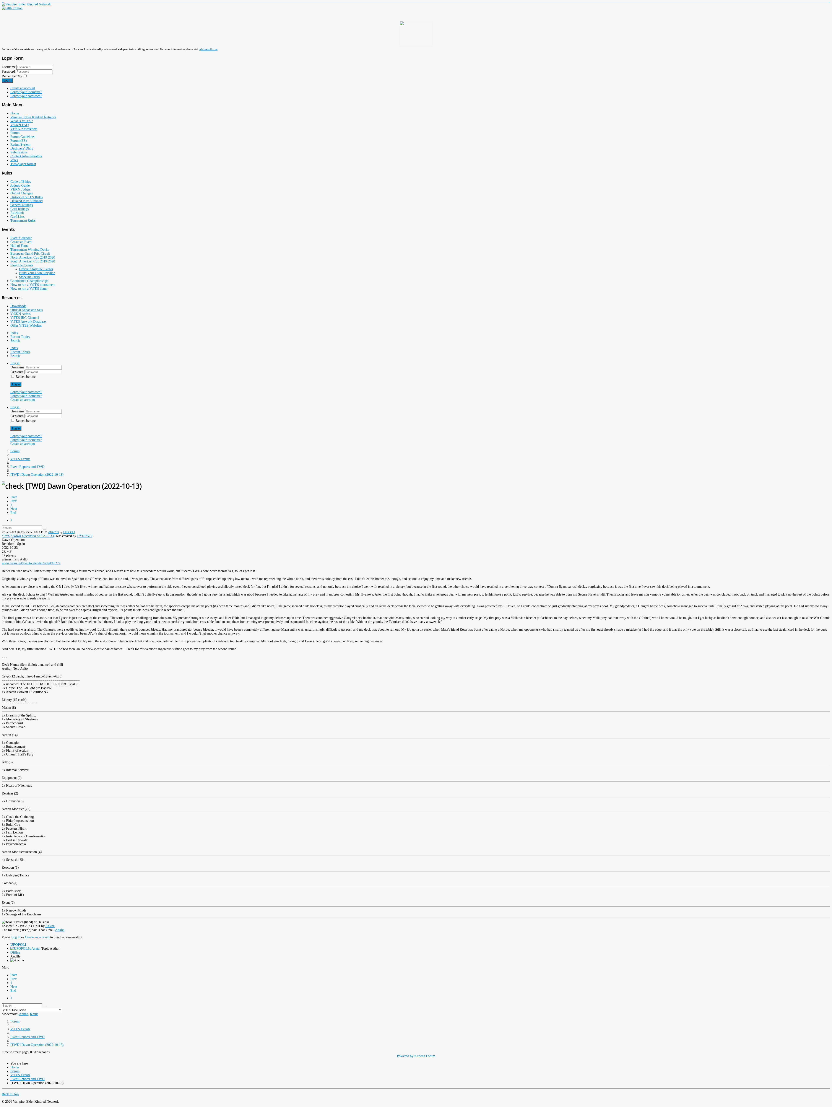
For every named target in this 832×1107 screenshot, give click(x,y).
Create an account (22, 88)
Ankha (50, 926)
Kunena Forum (424, 1056)
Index (14, 333)
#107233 (53, 532)
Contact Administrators (26, 156)
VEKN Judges (20, 189)
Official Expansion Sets (26, 310)
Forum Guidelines (22, 136)
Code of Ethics (20, 181)
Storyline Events (21, 265)
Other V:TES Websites (26, 325)
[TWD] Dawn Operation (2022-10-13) (28, 536)
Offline (15, 952)
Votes (14, 160)
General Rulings (21, 205)
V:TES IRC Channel (24, 317)
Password (9, 71)
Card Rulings (19, 209)
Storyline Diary (29, 277)
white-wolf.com (208, 49)
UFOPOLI (69, 532)
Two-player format (23, 164)
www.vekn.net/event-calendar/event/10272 (31, 563)
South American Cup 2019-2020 (32, 261)
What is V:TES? (21, 121)
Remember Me (12, 76)
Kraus (34, 1014)
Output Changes (21, 193)
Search (15, 340)
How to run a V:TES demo (28, 288)
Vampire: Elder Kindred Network (33, 117)
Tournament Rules (23, 220)
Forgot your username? (26, 92)
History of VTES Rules (26, 197)
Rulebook (17, 213)
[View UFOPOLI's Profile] (25, 948)
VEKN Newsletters (23, 129)
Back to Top (10, 1094)
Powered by (405, 1056)
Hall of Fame (19, 245)
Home (14, 113)
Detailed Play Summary (26, 201)
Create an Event (21, 242)
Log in (7, 80)
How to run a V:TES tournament (32, 285)
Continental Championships (29, 281)
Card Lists (17, 216)
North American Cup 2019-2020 (32, 257)
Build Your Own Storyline (37, 273)
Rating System (20, 144)
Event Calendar (21, 238)
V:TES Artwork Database (28, 321)
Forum (15, 133)
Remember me (26, 376)
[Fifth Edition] (12, 8)
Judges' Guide (20, 185)
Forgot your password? (26, 96)
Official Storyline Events (36, 269)
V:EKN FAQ (19, 125)
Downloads (18, 306)
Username (9, 67)
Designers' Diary (21, 148)
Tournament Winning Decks (29, 249)
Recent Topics (20, 337)
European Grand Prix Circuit (30, 253)
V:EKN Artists (20, 314)
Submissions (19, 152)
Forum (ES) (18, 140)
